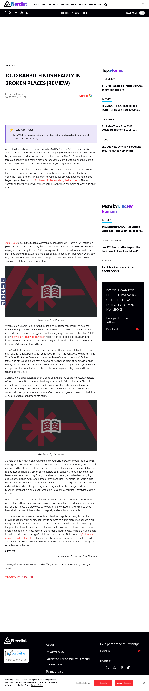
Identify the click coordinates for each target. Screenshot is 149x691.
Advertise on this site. (16, 660)
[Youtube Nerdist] (22, 13)
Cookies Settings (83, 683)
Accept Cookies (124, 683)
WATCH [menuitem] (46, 4)
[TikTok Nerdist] (27, 13)
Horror (107, 260)
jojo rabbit (25, 577)
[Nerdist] (15, 4)
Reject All (103, 683)
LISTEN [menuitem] (64, 4)
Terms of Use (54, 671)
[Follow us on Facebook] (101, 668)
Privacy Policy (55, 652)
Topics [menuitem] (65, 12)
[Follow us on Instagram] (114, 668)
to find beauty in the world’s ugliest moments (56, 180)
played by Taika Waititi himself (28, 337)
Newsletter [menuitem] (79, 12)
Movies (10, 65)
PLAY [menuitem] (56, 4)
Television (109, 78)
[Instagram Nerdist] (16, 13)
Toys (105, 139)
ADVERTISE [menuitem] (94, 4)
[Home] (15, 643)
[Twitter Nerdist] (10, 13)
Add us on (83, 96)
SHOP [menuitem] (74, 4)
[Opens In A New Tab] (16, 653)
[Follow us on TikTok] (128, 668)
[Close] (144, 683)
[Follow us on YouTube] (121, 668)
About (50, 644)
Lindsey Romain (15, 94)
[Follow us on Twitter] (107, 668)
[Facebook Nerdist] (5, 13)
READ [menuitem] (37, 4)
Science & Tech (111, 240)
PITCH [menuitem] (82, 4)
